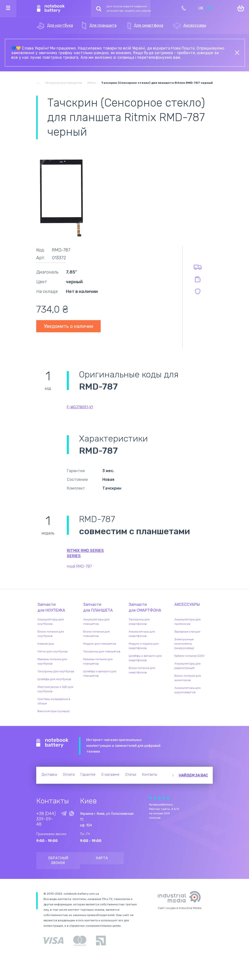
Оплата (69, 775)
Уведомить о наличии (68, 326)
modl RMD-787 (79, 566)
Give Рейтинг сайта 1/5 (150, 798)
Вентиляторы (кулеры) (53, 711)
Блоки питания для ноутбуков (50, 634)
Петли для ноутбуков (52, 651)
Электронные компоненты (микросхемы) (184, 644)
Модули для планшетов (99, 643)
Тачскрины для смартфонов (139, 621)
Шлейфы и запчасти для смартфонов (145, 658)
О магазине (110, 775)
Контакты (149, 775)
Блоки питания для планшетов (96, 634)
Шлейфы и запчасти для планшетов (99, 673)
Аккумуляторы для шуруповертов (187, 690)
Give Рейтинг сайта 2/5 (155, 798)
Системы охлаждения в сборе (53, 701)
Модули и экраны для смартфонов (144, 646)
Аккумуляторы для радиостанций (187, 666)
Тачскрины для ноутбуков (55, 671)
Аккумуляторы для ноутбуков (50, 621)
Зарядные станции (187, 631)
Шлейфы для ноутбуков (54, 679)
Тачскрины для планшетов (101, 651)
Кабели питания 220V (189, 656)
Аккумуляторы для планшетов (96, 621)
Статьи (130, 775)
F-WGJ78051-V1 (80, 407)
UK (200, 8)
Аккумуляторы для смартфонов (142, 634)
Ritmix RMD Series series (85, 553)
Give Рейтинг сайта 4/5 (163, 798)
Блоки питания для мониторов (187, 678)
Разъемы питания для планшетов (98, 661)
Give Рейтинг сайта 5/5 (168, 798)
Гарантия (87, 775)
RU (209, 8)
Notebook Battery (52, 743)
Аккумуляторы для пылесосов (187, 621)
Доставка (49, 775)
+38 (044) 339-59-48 (46, 819)
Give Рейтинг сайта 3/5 (159, 798)
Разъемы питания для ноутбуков (52, 661)
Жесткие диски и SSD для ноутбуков (55, 689)
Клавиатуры (45, 643)
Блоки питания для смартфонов (142, 670)
